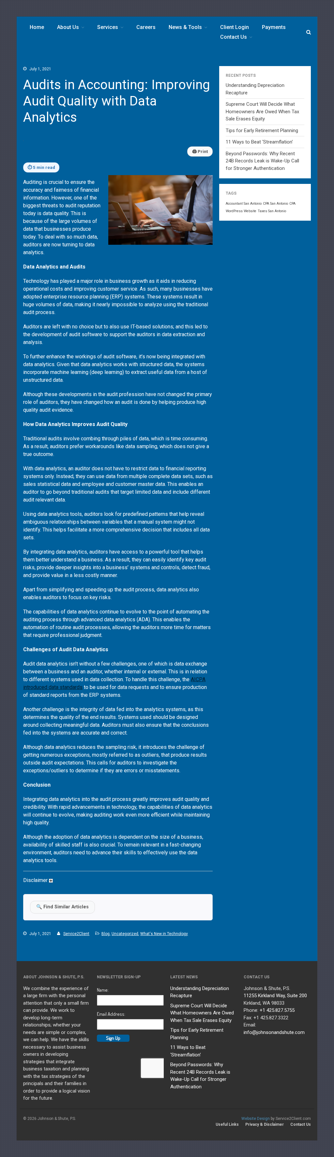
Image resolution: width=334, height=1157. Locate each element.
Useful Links (227, 1124)
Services (107, 27)
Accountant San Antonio (244, 203)
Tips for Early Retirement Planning (262, 130)
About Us (68, 27)
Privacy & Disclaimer (264, 1124)
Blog (105, 933)
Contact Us (233, 37)
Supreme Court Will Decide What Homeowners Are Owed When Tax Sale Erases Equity (262, 111)
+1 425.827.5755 (277, 1010)
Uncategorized (125, 933)
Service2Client (76, 933)
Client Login (234, 27)
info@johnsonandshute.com (274, 1032)
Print (200, 151)
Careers (146, 27)
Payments (274, 27)
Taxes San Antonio (272, 211)
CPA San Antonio (275, 203)
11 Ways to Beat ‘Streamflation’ (259, 142)
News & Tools (185, 27)
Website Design (255, 1118)
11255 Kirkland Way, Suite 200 (275, 996)
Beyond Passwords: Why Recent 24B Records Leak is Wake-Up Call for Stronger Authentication (262, 161)
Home (37, 27)
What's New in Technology (164, 933)
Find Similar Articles (62, 907)
